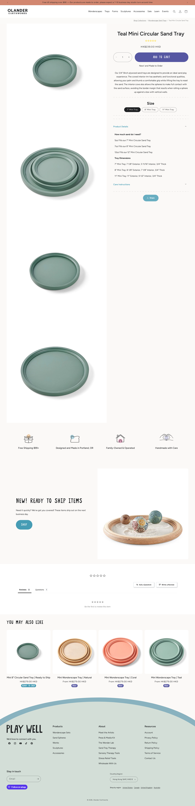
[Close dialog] (133, 367)
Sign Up (97, 426)
